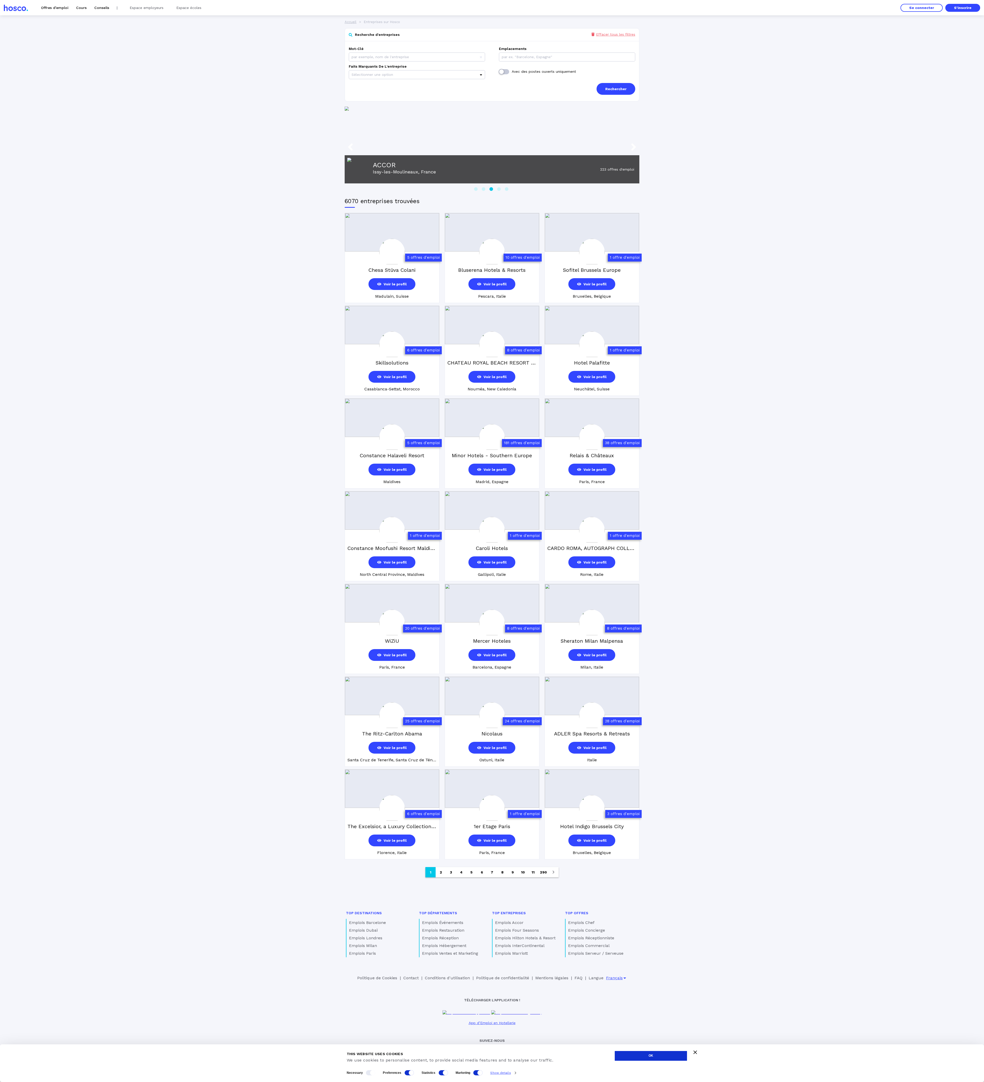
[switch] (409, 1072)
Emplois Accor (509, 922)
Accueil (350, 22)
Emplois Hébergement (444, 945)
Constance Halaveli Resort (392, 455)
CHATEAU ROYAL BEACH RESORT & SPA (492, 363)
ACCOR (384, 165)
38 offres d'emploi (622, 443)
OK (651, 1055)
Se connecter (921, 8)
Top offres (576, 913)
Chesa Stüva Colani (392, 270)
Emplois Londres (365, 937)
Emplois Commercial (589, 945)
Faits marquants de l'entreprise (378, 66)
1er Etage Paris (492, 826)
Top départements (438, 913)
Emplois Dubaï (363, 930)
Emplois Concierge (586, 930)
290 (543, 872)
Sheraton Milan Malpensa (592, 641)
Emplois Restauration (443, 930)
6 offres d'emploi (423, 350)
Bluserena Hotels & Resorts (492, 270)
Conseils (101, 8)
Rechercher (616, 89)
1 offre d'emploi (625, 257)
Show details (500, 1073)
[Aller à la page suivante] (553, 872)
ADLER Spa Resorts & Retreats (592, 734)
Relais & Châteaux (592, 455)
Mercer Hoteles (492, 641)
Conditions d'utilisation (447, 977)
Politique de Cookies (377, 977)
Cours (81, 8)
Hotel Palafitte (592, 363)
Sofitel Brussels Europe (592, 270)
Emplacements (513, 49)
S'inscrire (962, 8)
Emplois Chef (581, 922)
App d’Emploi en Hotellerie (492, 1023)
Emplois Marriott (511, 953)
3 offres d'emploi (623, 814)
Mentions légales (551, 977)
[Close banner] (695, 1052)
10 (523, 872)
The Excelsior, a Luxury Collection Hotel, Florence (392, 826)
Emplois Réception (440, 937)
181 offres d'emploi (522, 443)
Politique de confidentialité (502, 977)
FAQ (578, 977)
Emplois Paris (362, 953)
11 (533, 872)
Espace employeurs (146, 8)
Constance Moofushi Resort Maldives (392, 548)
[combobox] (502, 57)
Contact (411, 977)
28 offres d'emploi (622, 721)
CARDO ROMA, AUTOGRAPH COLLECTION (592, 548)
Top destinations (364, 913)
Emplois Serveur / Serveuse (595, 953)
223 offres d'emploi (617, 169)
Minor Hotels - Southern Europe (492, 455)
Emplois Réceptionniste (591, 937)
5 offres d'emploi (423, 257)
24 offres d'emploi (522, 721)
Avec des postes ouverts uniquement (544, 71)
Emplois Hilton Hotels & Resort (525, 937)
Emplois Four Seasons (517, 930)
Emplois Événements (442, 922)
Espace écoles (188, 8)
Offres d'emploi (54, 8)
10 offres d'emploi (523, 257)
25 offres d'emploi (422, 721)
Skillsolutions (392, 363)
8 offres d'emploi (523, 350)
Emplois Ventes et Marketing (450, 953)
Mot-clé (356, 49)
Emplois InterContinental (520, 945)
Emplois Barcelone (367, 922)
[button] (481, 57)
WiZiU (392, 641)
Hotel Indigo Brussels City (592, 826)
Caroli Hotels (492, 548)
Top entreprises (509, 913)
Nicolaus (492, 734)
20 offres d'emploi (422, 628)
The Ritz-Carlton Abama (392, 734)
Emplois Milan (363, 945)
